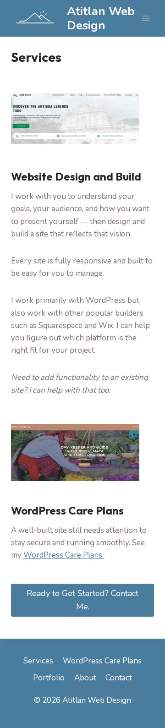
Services (38, 661)
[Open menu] (145, 18)
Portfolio (49, 678)
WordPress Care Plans (102, 661)
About (85, 678)
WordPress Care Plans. (63, 555)
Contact (118, 678)
